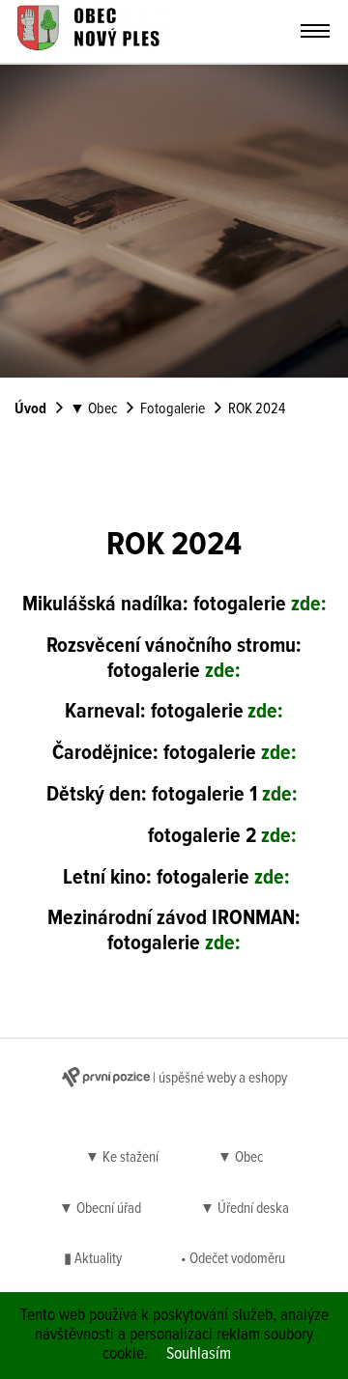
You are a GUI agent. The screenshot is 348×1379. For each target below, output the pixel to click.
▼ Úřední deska (244, 1209)
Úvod (30, 409)
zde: (309, 605)
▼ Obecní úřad (100, 1209)
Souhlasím (198, 1354)
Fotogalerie (172, 409)
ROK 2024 (256, 409)
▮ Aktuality (93, 1259)
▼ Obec (93, 409)
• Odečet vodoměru (233, 1259)
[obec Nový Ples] (94, 47)
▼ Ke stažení (122, 1158)
